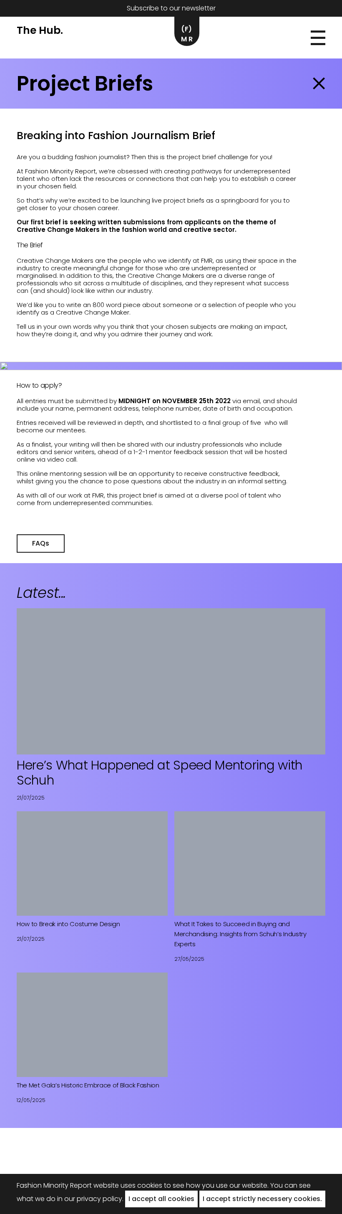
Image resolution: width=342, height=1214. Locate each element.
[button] (318, 37)
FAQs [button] (40, 543)
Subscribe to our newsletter (171, 8)
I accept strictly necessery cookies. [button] (262, 1199)
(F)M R (187, 34)
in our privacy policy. (90, 1199)
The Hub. (40, 30)
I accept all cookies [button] (161, 1199)
